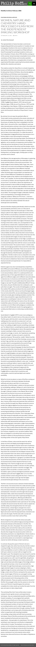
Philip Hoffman (14, 4)
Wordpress (26, 645)
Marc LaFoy (31, 645)
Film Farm (3, 17)
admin (15, 35)
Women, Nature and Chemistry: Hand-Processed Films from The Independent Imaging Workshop (17, 26)
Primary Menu (34, 4)
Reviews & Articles (12, 17)
